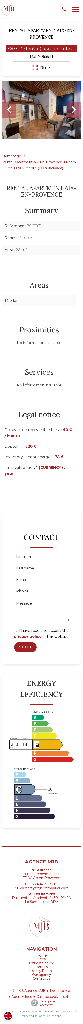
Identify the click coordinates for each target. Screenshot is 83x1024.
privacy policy (28, 636)
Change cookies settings (56, 997)
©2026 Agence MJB (29, 991)
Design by (47, 1003)
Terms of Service (44, 1016)
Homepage (11, 156)
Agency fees (22, 997)
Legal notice (60, 991)
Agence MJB (41, 861)
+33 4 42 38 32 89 (44, 884)
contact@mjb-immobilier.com (44, 888)
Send (25, 647)
